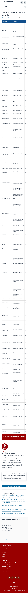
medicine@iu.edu (5, 572)
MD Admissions (5, 547)
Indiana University (21, 590)
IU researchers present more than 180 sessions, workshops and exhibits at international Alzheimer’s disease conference (14, 501)
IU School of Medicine (7, 18)
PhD (2, 550)
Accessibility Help (14, 586)
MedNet (3, 556)
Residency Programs (6, 549)
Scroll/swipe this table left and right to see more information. (14, 437)
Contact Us (4, 539)
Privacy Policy (14, 588)
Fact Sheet (4, 552)
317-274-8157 (4, 570)
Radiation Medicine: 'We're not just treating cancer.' (14, 513)
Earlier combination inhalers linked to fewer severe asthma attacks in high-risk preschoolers (14, 510)
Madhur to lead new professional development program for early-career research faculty (13, 496)
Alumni (3, 554)
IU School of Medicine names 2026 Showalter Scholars (13, 506)
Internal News (5, 7)
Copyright (5, 590)
